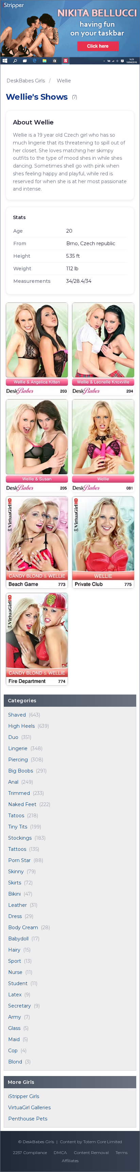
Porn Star (19, 860)
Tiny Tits (17, 827)
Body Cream (23, 927)
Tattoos (17, 849)
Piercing (18, 760)
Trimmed (19, 793)
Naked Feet (22, 804)
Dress (15, 916)
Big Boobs (20, 771)
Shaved (17, 715)
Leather (17, 905)
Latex (14, 995)
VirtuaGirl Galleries (29, 1108)
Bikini (14, 894)
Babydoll (18, 939)
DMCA (60, 1152)
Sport (14, 961)
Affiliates (70, 1160)
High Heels (21, 726)
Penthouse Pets (27, 1119)
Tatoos (16, 816)
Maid (14, 1039)
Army (14, 1017)
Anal (13, 782)
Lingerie (18, 748)
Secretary (19, 1006)
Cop (13, 1051)
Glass (14, 1028)
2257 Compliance (30, 1152)
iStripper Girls (23, 1096)
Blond (15, 1062)
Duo (13, 737)
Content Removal (91, 1152)
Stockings (20, 838)
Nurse (15, 972)
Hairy (14, 950)
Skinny (16, 871)
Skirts (14, 883)
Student (18, 983)
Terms (121, 1152)
